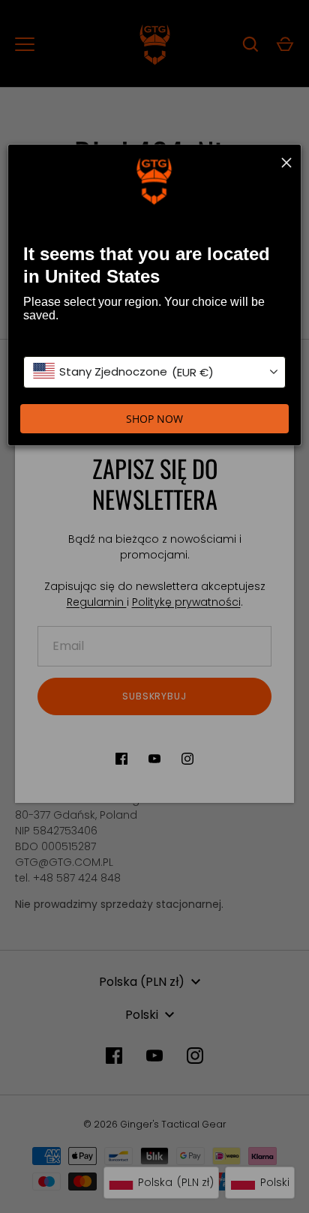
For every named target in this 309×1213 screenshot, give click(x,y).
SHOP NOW (154, 419)
